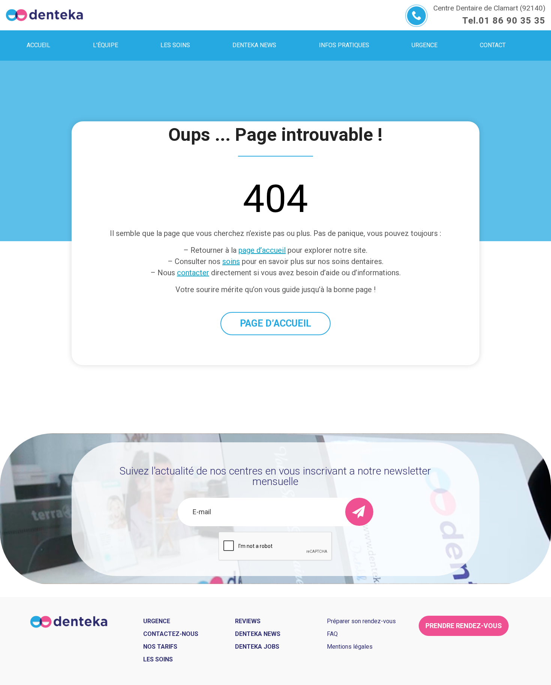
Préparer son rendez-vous (361, 621)
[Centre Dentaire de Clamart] (44, 15)
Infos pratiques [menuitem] (344, 45)
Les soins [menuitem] (175, 45)
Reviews (248, 621)
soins (231, 261)
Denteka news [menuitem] (254, 45)
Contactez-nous (170, 633)
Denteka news (257, 633)
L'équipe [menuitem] (105, 45)
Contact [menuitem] (493, 45)
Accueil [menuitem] (38, 45)
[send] (359, 512)
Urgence (156, 621)
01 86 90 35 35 (512, 20)
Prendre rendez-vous (463, 626)
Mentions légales (350, 646)
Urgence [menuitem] (424, 45)
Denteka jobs (257, 646)
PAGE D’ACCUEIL (275, 323)
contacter (193, 272)
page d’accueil (262, 250)
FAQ (332, 633)
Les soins (158, 659)
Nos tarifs (160, 646)
